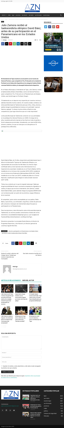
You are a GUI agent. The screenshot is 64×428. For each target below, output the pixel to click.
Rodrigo (5, 40)
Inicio (2, 19)
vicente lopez (46, 15)
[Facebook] (2, 43)
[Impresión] (26, 43)
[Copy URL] (29, 43)
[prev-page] (2, 326)
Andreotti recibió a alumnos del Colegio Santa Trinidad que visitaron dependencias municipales (9, 256)
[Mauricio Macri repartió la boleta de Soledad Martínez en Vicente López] (25, 414)
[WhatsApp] (14, 43)
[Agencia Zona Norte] (32, 8)
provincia (18, 15)
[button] (61, 15)
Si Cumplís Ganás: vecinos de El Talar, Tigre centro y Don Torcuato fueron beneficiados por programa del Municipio (35, 297)
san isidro (31, 15)
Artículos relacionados (11, 280)
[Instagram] (6, 410)
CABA (9, 15)
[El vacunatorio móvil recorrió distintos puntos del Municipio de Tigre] (35, 310)
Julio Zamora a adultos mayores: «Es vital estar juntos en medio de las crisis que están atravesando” (7, 320)
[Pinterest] (10, 43)
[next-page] (5, 326)
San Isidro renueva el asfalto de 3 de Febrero (32, 254)
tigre (13, 15)
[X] (6, 43)
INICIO (3, 15)
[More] (36, 243)
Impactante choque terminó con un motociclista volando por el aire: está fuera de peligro (21, 297)
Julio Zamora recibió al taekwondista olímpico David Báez (14, 233)
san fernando (38, 15)
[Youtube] (14, 410)
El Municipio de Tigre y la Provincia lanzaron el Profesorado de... (35, 406)
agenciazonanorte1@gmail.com (10, 406)
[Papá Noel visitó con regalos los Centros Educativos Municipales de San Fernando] (25, 397)
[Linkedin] (18, 43)
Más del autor (28, 280)
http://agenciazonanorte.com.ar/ (20, 269)
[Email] (22, 43)
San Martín (24, 15)
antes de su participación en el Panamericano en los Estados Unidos (23, 231)
